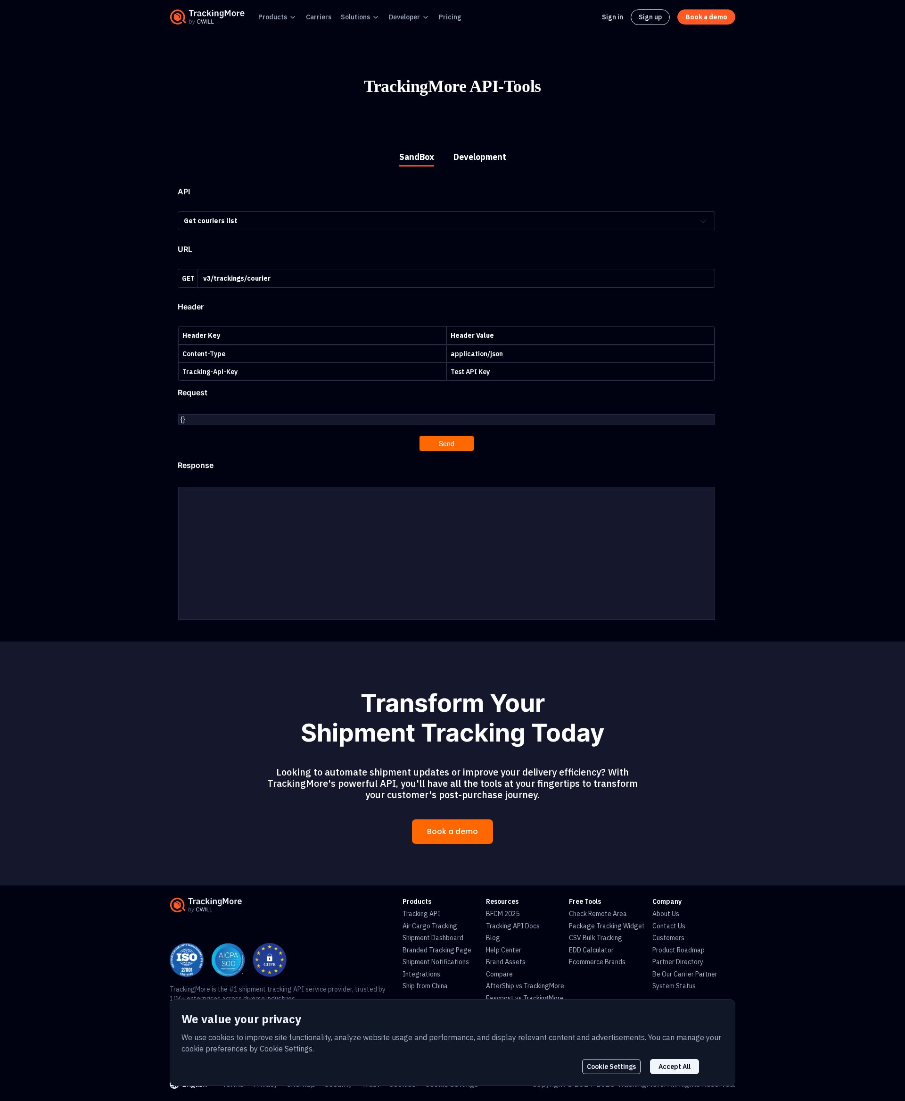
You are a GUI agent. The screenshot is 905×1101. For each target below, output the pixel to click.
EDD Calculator (591, 950)
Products (272, 17)
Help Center (503, 950)
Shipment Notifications (436, 962)
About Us (665, 913)
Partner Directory (677, 962)
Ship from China (425, 986)
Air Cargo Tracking (430, 926)
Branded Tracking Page (437, 950)
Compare (499, 974)
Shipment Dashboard (433, 938)
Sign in (612, 17)
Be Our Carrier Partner (684, 974)
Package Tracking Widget (607, 926)
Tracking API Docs (513, 926)
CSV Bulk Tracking (595, 938)
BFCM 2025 (502, 913)
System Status (674, 986)
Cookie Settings (611, 1066)
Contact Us (668, 926)
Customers (668, 938)
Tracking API (421, 913)
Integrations (421, 974)
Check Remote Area (598, 913)
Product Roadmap (678, 950)
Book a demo (452, 831)
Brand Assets (506, 962)
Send (446, 443)
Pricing (450, 17)
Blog (493, 938)
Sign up (650, 17)
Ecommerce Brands (597, 962)
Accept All (674, 1066)
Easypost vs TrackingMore (525, 998)
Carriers (318, 17)
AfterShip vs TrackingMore (525, 986)
